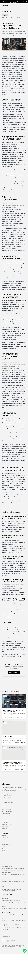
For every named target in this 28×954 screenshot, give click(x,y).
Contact (3, 852)
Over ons (4, 846)
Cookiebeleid (11, 948)
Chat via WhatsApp (8, 802)
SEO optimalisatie (6, 820)
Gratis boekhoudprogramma (8, 855)
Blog (3, 848)
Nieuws (3, 850)
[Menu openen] (24, 5)
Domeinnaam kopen (6, 824)
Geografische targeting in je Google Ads (11, 900)
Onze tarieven (5, 837)
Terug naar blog (7, 11)
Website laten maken (6, 809)
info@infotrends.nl (8, 800)
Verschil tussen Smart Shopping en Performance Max (14, 902)
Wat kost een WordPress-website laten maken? (13, 868)
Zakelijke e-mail (5, 826)
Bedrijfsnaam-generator (7, 840)
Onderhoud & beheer (6, 813)
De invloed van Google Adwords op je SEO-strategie (14, 908)
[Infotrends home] (5, 5)
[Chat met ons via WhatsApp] (25, 951)
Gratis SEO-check (6, 842)
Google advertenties (6, 815)
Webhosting (4, 828)
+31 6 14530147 (7, 797)
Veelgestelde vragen (6, 844)
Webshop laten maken (7, 811)
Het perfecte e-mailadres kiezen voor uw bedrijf (13, 914)
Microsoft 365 (5, 822)
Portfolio (4, 835)
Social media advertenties (8, 818)
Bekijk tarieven (13, 672)
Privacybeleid (4, 948)
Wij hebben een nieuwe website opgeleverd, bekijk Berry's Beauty (13, 2)
